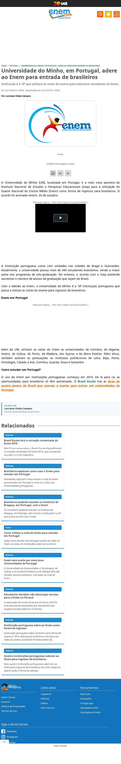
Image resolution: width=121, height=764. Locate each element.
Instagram (12, 736)
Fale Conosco (48, 707)
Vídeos (44, 703)
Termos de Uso (9, 710)
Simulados (85, 698)
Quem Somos (8, 697)
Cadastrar (46, 694)
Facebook (12, 731)
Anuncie (5, 701)
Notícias (45, 698)
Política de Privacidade (13, 706)
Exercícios (85, 694)
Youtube (11, 742)
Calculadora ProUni (90, 712)
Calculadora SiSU (89, 707)
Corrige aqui (86, 703)
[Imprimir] (53, 173)
